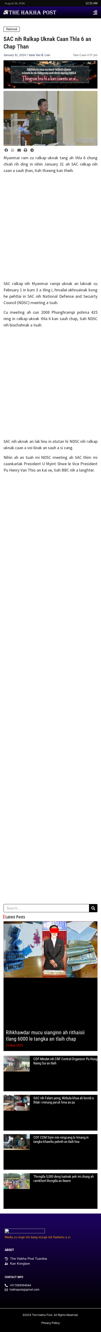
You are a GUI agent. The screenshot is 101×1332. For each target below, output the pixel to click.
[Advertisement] (50, 227)
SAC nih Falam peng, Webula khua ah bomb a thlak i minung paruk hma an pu (63, 1100)
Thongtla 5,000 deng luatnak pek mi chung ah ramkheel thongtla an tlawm (63, 1178)
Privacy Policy (50, 1323)
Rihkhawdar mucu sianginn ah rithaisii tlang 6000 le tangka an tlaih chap (45, 1036)
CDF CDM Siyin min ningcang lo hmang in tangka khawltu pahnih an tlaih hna (61, 1139)
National (11, 29)
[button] (95, 12)
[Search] (93, 908)
